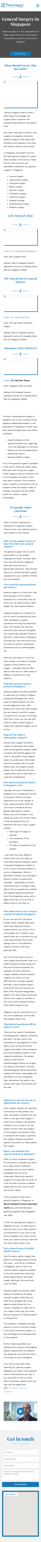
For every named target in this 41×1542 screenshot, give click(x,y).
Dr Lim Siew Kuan (20, 380)
